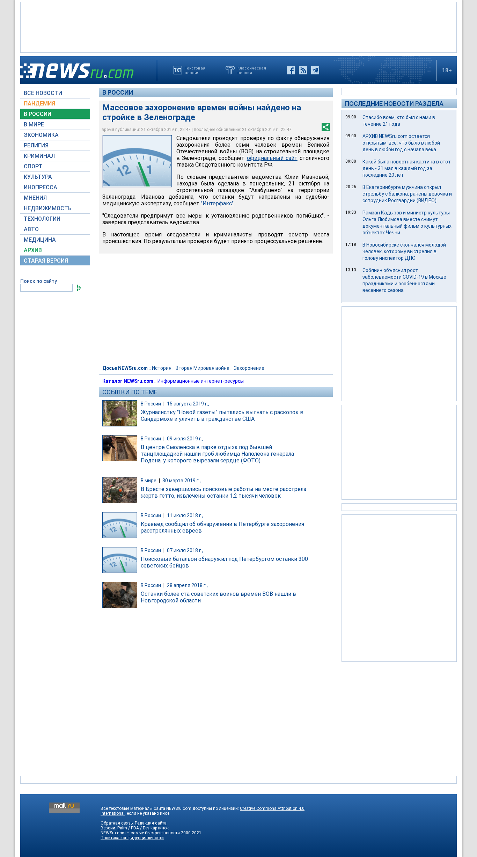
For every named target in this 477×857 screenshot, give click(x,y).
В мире (148, 480)
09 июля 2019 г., (185, 438)
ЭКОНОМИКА (41, 135)
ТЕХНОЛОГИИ (42, 218)
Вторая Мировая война (202, 368)
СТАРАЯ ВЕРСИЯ (46, 260)
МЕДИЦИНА (40, 239)
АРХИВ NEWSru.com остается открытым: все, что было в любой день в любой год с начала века (401, 142)
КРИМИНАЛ (39, 156)
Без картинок (156, 828)
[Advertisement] (238, 26)
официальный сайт (272, 158)
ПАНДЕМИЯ (39, 103)
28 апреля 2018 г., (187, 585)
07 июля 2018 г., (185, 550)
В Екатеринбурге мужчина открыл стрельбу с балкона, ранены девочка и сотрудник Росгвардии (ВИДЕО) (407, 193)
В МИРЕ (34, 124)
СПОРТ (33, 166)
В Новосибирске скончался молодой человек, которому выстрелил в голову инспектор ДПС (404, 251)
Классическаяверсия (251, 70)
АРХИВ (33, 250)
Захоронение (249, 368)
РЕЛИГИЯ (36, 145)
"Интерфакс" (217, 203)
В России (117, 92)
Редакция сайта (151, 823)
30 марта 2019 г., (181, 480)
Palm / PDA (128, 828)
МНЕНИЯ (35, 198)
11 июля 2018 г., (185, 515)
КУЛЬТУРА (38, 177)
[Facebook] (291, 70)
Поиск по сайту (38, 281)
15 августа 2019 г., (188, 403)
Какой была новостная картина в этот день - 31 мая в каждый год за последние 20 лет (406, 168)
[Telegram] (315, 70)
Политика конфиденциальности (132, 837)
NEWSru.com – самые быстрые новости (140, 832)
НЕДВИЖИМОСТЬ (48, 208)
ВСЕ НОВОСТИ (43, 93)
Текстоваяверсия (195, 70)
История (161, 368)
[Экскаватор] (137, 161)
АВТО (31, 229)
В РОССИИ (37, 114)
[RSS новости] (303, 70)
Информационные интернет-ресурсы (200, 381)
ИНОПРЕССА (40, 187)
